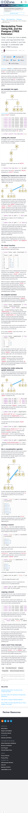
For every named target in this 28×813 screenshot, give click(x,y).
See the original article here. (17, 676)
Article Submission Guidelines (8, 743)
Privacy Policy (4, 758)
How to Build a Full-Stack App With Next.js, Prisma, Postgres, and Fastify (13, 703)
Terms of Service (5, 755)
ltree (12, 68)
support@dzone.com (6, 769)
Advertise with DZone (6, 737)
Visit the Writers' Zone (6, 750)
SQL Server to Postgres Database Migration (12, 699)
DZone (3, 19)
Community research (6, 733)
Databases (19, 19)
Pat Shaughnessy (10, 50)
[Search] (25, 2)
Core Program (4, 748)
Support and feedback (6, 730)
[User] (21, 2)
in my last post (4, 113)
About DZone (4, 728)
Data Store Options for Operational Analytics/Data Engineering (13, 695)
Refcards (3, 5)
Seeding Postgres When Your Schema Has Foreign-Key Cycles (11, 690)
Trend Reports (11, 5)
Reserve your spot (14, 13)
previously (3, 68)
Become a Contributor (6, 745)
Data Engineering (10, 19)
